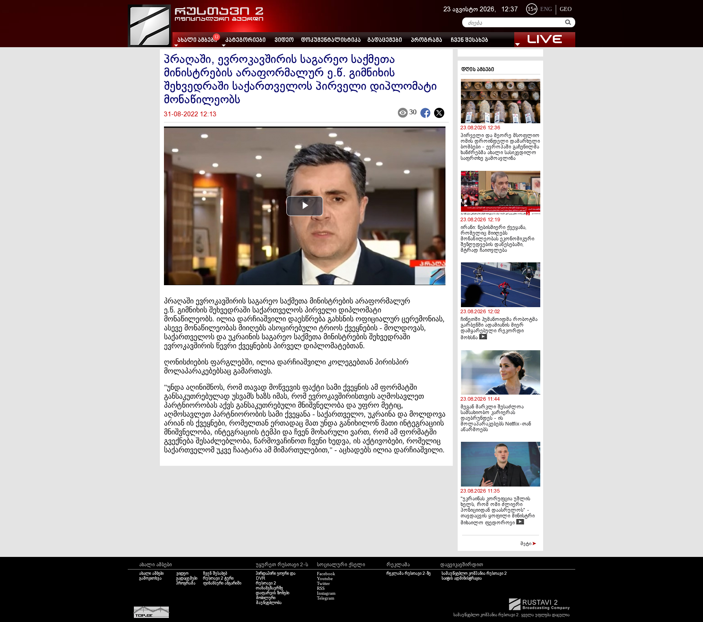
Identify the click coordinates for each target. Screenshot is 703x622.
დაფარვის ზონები (272, 593)
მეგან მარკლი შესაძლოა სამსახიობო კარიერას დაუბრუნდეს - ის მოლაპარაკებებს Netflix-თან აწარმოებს (496, 418)
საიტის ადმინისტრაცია (461, 578)
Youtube (325, 578)
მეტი (526, 543)
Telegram (325, 598)
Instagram (326, 593)
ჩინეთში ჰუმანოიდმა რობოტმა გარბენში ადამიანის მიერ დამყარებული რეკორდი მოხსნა (499, 328)
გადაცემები (384, 40)
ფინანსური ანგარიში (222, 583)
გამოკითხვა (150, 578)
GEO (566, 9)
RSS (321, 588)
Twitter (323, 583)
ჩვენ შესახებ (469, 40)
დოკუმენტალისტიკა (331, 40)
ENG (546, 9)
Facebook (326, 573)
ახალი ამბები (151, 574)
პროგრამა (426, 40)
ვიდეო (284, 40)
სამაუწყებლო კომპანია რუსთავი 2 (474, 574)
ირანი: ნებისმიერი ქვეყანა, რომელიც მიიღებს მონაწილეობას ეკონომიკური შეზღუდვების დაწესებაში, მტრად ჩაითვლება (497, 239)
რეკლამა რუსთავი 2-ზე (408, 574)
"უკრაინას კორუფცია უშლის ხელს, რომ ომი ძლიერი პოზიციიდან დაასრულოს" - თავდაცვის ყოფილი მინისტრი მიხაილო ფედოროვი (498, 511)
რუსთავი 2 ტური (218, 578)
